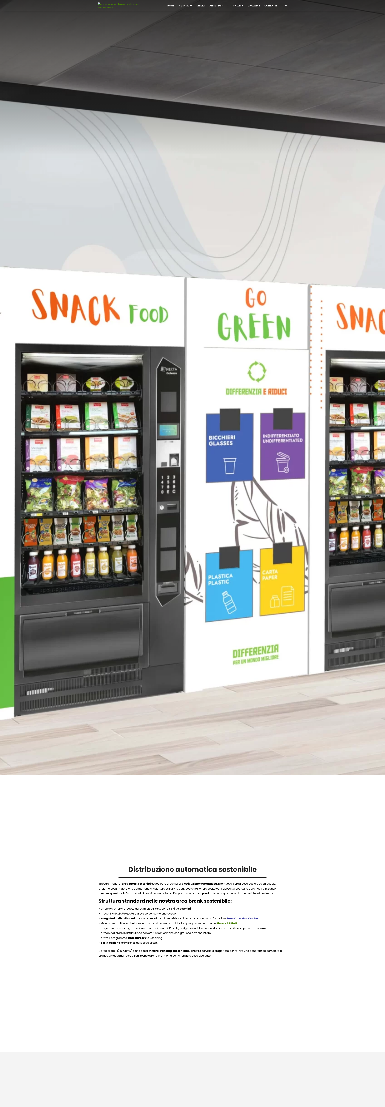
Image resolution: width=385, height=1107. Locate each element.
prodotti (208, 893)
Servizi (200, 5)
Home (170, 5)
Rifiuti (233, 923)
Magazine (254, 5)
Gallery (238, 5)
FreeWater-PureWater (242, 918)
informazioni (132, 893)
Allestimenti (217, 5)
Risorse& (222, 923)
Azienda (184, 5)
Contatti (270, 5)
